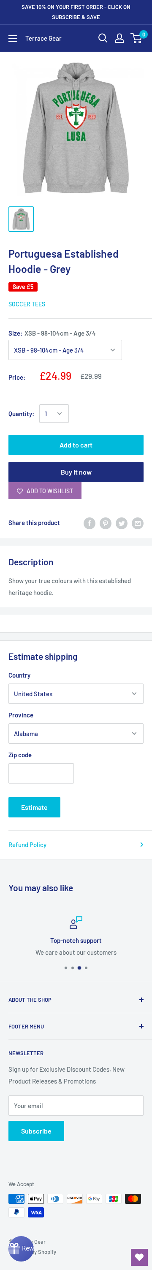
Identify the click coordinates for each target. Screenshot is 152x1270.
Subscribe (36, 1131)
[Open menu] (12, 38)
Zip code (20, 755)
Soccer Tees (26, 304)
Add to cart (76, 445)
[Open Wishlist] (139, 1257)
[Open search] (103, 38)
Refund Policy (27, 844)
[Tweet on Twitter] (122, 522)
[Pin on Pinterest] (105, 522)
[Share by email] (138, 522)
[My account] (119, 38)
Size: (52, 333)
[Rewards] (21, 1249)
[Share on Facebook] (89, 522)
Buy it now (76, 472)
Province (20, 715)
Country (19, 675)
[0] (136, 38)
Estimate (34, 807)
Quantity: (21, 413)
